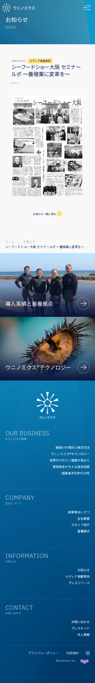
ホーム (10, 241)
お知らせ (29, 241)
